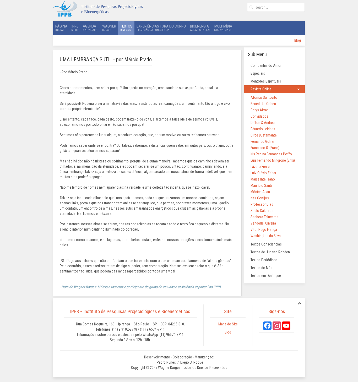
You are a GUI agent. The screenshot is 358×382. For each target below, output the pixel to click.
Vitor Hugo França (264, 229)
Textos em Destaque (266, 276)
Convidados (259, 116)
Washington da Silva (266, 236)
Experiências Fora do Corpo (161, 27)
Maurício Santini (262, 185)
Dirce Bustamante (264, 135)
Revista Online (261, 89)
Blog (297, 40)
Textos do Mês (261, 268)
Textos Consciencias (266, 244)
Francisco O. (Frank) (265, 148)
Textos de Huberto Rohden (270, 252)
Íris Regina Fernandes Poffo (271, 154)
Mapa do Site (228, 324)
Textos (126, 27)
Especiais (258, 73)
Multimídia (223, 27)
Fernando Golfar (262, 141)
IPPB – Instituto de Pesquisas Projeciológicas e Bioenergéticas (130, 311)
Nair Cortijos (260, 198)
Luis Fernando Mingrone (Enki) (273, 160)
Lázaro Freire (260, 167)
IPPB (75, 27)
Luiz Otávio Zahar (263, 173)
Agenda (90, 27)
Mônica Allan (260, 192)
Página (61, 27)
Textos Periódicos (264, 260)
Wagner (109, 27)
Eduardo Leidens (263, 129)
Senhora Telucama (264, 217)
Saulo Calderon (262, 211)
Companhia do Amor (266, 65)
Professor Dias (262, 204)
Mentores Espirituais (266, 81)
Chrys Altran (260, 110)
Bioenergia (200, 27)
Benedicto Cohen (263, 104)
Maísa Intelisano (263, 179)
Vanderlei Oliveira (263, 223)
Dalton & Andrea (263, 123)
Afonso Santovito (264, 97)
